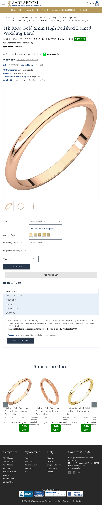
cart (26, 472)
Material (7, 73)
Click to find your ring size (42, 228)
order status (29, 468)
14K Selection (8, 461)
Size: (5, 221)
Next (94, 405)
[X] (15, 283)
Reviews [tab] (9, 304)
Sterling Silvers (8, 482)
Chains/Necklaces (9, 472)
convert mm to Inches (20, 341)
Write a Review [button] (32, 60)
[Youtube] (79, 472)
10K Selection (8, 458)
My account (29, 461)
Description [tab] (11, 291)
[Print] (12, 283)
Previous (5, 405)
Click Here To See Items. (81, 10)
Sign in (27, 458)
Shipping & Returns (54, 465)
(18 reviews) (21, 60)
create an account (31, 465)
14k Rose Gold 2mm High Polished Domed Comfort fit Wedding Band (49, 411)
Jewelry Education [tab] (14, 296)
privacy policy (52, 468)
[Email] (8, 283)
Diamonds (6, 468)
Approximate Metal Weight (15, 76)
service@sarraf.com (75, 468)
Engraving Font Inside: (13, 242)
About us (50, 458)
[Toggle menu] (3, 3)
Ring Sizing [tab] (11, 300)
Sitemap (50, 472)
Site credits (77, 501)
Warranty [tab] (10, 313)
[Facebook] (4, 283)
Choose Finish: (9, 235)
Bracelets (6, 475)
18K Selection (8, 465)
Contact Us (72, 460)
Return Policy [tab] (12, 309)
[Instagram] (74, 472)
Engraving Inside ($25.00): (14, 251)
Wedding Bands (8, 479)
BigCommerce (55, 490)
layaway (50, 461)
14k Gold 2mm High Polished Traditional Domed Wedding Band (80, 411)
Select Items (36, 10)
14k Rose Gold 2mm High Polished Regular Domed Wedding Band (16, 411)
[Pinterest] (19, 283)
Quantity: (7, 259)
